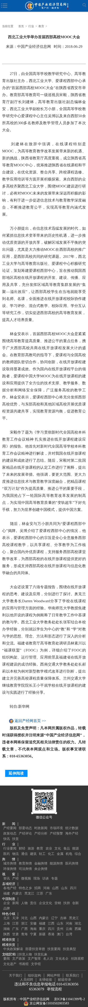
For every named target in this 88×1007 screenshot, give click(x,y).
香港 (51, 934)
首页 (21, 26)
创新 (75, 903)
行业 (31, 26)
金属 (60, 854)
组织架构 (34, 975)
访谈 (45, 878)
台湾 (69, 934)
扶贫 (15, 839)
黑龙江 (29, 893)
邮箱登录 (64, 979)
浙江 (24, 923)
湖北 (78, 923)
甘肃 (15, 934)
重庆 (42, 929)
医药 (6, 854)
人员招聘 (26, 979)
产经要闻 (9, 828)
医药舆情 (71, 863)
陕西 (6, 934)
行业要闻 (9, 848)
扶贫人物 (25, 954)
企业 (6, 903)
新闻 (15, 903)
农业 (49, 848)
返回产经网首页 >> (30, 721)
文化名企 (62, 958)
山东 (64, 888)
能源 (75, 848)
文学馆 (36, 964)
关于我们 (15, 975)
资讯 (6, 878)
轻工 (42, 854)
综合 (78, 854)
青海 (24, 934)
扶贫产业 (9, 954)
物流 (15, 854)
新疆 (42, 934)
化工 (51, 854)
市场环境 (56, 828)
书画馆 (24, 964)
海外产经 (71, 833)
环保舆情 (9, 869)
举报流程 (54, 989)
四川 (73, 888)
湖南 (6, 929)
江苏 (40, 893)
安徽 (33, 923)
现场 (36, 878)
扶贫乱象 (40, 954)
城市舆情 (9, 863)
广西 (24, 929)
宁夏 (33, 934)
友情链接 (45, 979)
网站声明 (53, 975)
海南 (33, 929)
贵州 (60, 929)
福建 (6, 893)
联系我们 (72, 975)
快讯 (6, 839)
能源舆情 (56, 863)
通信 (24, 854)
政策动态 (9, 833)
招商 (37, 888)
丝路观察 (77, 958)
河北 (24, 918)
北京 (6, 918)
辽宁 (54, 918)
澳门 (60, 934)
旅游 (31, 848)
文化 (57, 848)
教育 (41, 26)
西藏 (78, 929)
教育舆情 (25, 863)
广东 (49, 893)
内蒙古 (17, 893)
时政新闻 (40, 828)
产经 (15, 878)
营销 (57, 903)
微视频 (26, 878)
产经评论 (25, 833)
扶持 (66, 903)
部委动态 (25, 828)
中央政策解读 (13, 949)
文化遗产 (9, 964)
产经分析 (40, 833)
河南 (46, 888)
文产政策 (18, 958)
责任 (33, 903)
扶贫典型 (69, 949)
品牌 (6, 908)
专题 (54, 878)
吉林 (63, 918)
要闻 (6, 958)
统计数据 (71, 828)
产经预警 (56, 833)
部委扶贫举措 (35, 949)
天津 (15, 918)
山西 (55, 888)
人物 (24, 903)
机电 (69, 854)
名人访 (48, 958)
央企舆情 (40, 869)
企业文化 (45, 903)
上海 (6, 923)
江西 (51, 923)
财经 (22, 848)
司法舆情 (25, 869)
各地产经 (9, 888)
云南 (69, 929)
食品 (66, 848)
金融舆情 (40, 863)
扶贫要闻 (54, 949)
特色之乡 (25, 888)
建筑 (33, 854)
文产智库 (34, 958)
